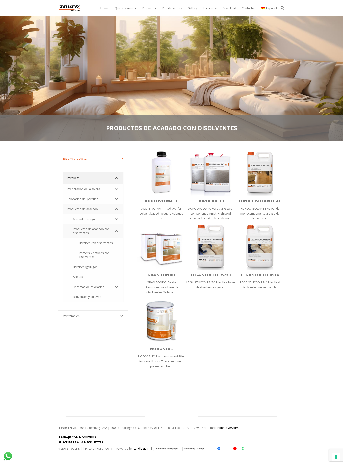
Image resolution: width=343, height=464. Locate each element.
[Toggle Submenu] (116, 178)
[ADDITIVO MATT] (161, 184)
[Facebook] (219, 448)
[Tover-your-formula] (69, 8)
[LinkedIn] (227, 448)
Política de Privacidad (166, 448)
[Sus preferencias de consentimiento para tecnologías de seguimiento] (336, 457)
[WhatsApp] (243, 448)
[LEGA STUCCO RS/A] (260, 258)
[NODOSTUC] (161, 332)
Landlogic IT (141, 448)
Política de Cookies (194, 448)
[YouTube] (235, 448)
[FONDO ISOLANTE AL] (260, 184)
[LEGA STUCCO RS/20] (210, 258)
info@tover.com (228, 428)
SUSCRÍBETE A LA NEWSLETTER (80, 442)
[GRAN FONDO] (161, 258)
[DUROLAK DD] (210, 184)
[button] (158, 8)
